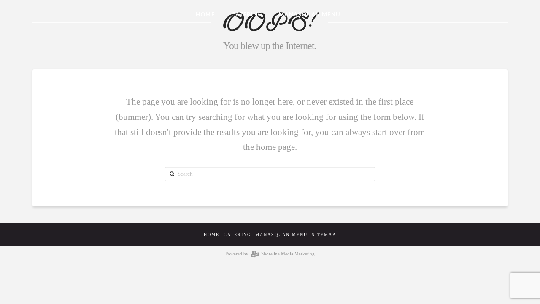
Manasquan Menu (281, 234)
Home (211, 234)
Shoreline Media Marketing (287, 253)
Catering (237, 234)
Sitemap (324, 234)
